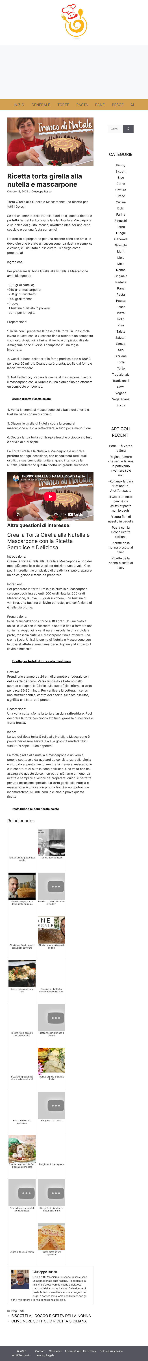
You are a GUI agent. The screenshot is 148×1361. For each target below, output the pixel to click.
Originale (120, 276)
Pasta (82, 105)
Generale (40, 105)
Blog (14, 1310)
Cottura (120, 190)
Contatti (40, 1351)
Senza (120, 344)
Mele (120, 264)
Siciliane (121, 356)
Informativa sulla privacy (80, 1351)
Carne (120, 184)
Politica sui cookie (111, 1351)
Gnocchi (121, 245)
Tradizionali (120, 381)
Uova (121, 387)
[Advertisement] (74, 72)
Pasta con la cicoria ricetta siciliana (120, 532)
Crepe (120, 196)
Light (120, 251)
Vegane (120, 393)
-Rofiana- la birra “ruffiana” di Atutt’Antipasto (120, 486)
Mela (120, 257)
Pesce (118, 105)
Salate (120, 331)
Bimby (120, 165)
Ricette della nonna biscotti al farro (121, 547)
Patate (121, 301)
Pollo (120, 319)
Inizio (19, 105)
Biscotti (121, 171)
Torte (63, 105)
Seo (121, 350)
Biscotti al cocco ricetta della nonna (51, 1316)
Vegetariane (121, 399)
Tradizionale (121, 374)
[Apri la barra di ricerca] (132, 104)
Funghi (121, 233)
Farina (120, 214)
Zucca (120, 405)
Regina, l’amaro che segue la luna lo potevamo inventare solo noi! (121, 466)
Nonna (121, 270)
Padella (120, 282)
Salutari (120, 337)
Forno (121, 227)
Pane (100, 105)
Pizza (121, 313)
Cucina (121, 202)
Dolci (120, 208)
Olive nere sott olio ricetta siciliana (49, 1321)
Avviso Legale (46, 1355)
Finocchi (121, 220)
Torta (21, 1310)
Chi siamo (55, 1351)
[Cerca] (128, 129)
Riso (121, 325)
